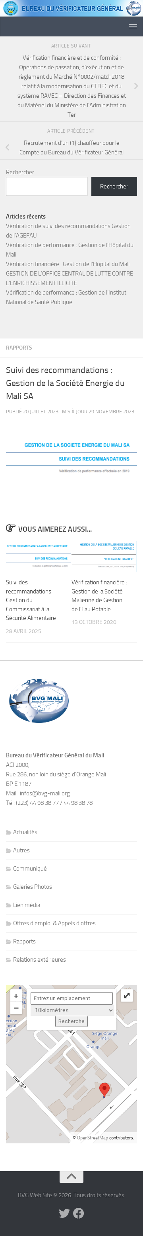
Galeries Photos (32, 886)
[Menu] (133, 26)
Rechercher (20, 172)
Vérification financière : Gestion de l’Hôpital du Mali (67, 264)
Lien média (26, 905)
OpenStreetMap (92, 1138)
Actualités (25, 832)
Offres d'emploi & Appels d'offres (54, 923)
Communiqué (30, 868)
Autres (21, 850)
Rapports (19, 347)
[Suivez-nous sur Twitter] (64, 1213)
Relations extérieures (39, 959)
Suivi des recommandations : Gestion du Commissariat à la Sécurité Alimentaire (31, 600)
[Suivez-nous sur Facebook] (78, 1213)
